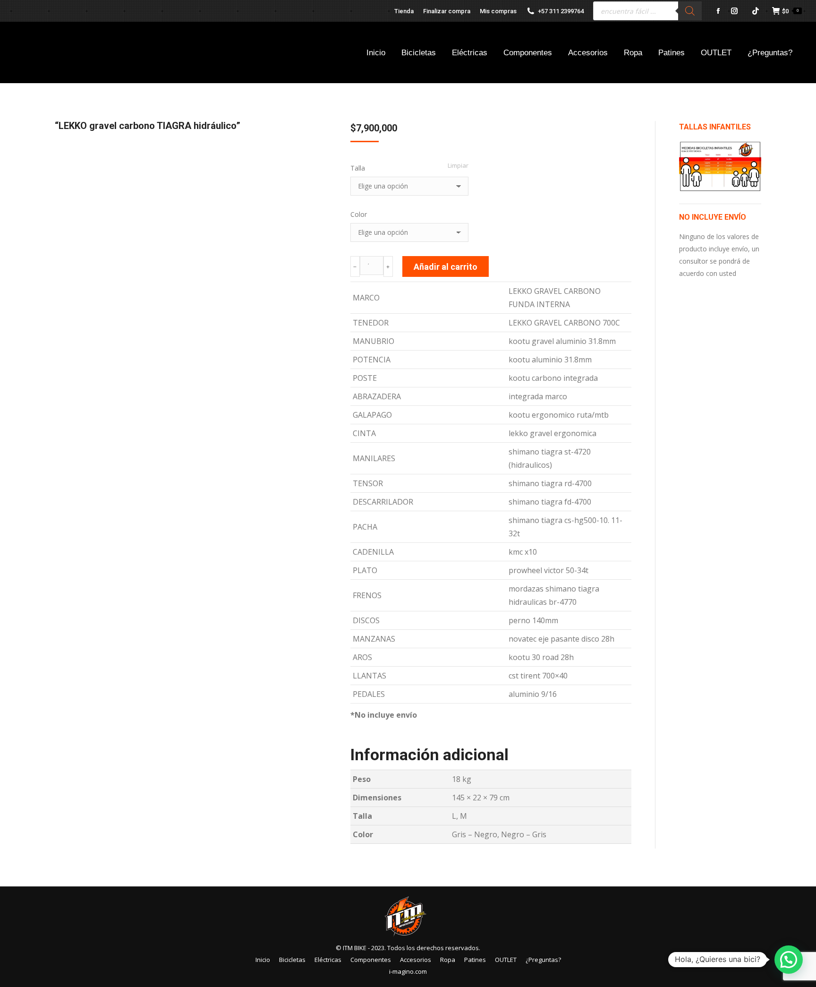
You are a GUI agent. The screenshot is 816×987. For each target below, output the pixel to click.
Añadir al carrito (445, 267)
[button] (788, 959)
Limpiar (458, 165)
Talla (357, 167)
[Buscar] (690, 10)
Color (358, 214)
